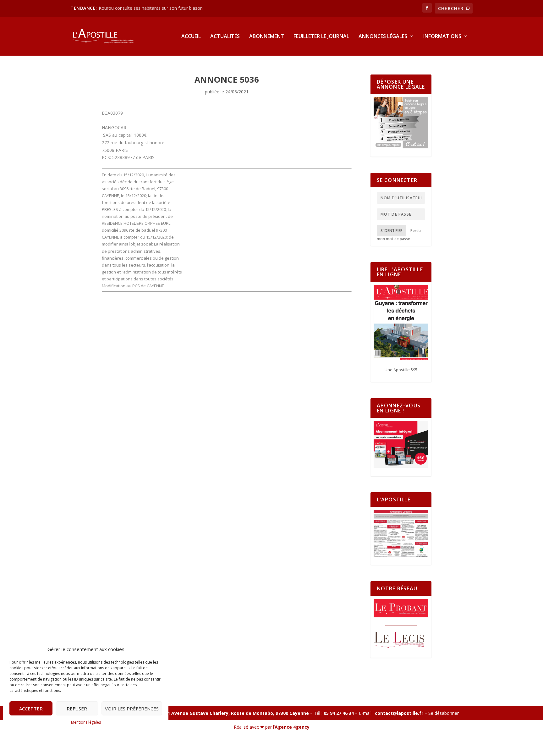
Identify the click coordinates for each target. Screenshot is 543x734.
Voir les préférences (132, 708)
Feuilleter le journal (321, 37)
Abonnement (266, 37)
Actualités (225, 37)
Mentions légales (86, 722)
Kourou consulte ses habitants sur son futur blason (151, 8)
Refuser (77, 708)
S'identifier (392, 230)
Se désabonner (443, 713)
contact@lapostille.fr (399, 713)
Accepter (31, 708)
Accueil (191, 37)
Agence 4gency (292, 727)
